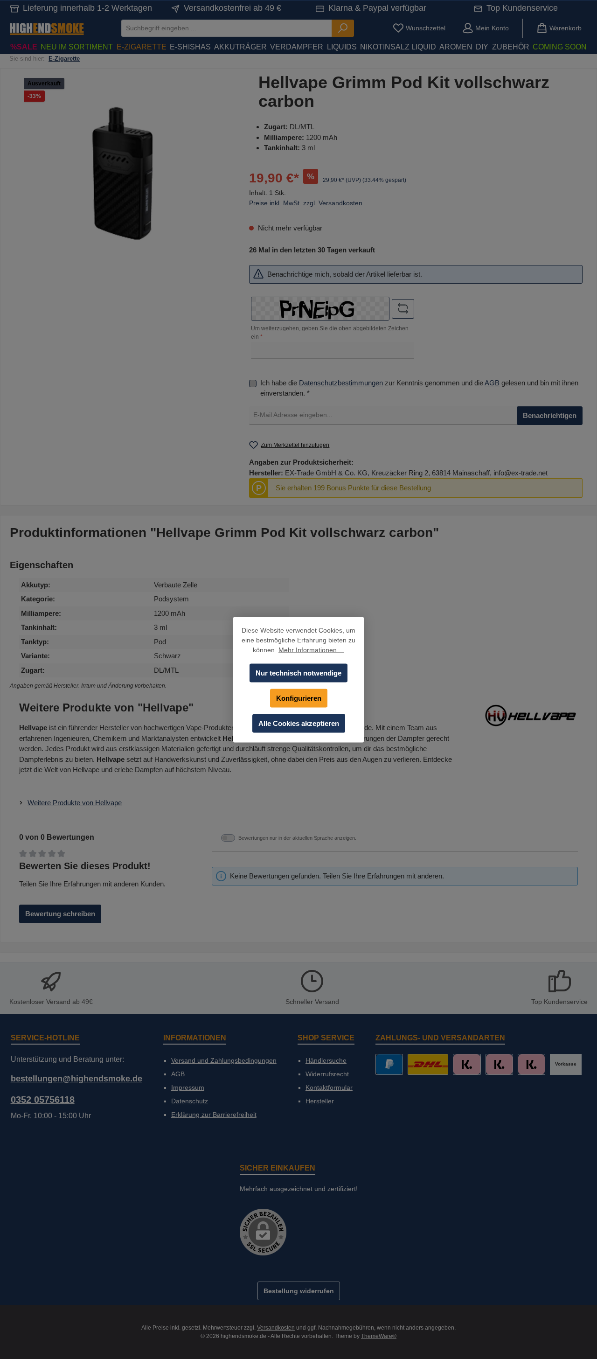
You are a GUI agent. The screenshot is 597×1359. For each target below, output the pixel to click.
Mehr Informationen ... (311, 649)
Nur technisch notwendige (298, 672)
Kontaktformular (329, 1087)
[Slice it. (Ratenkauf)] (466, 1064)
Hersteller (319, 1101)
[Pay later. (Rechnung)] (531, 1064)
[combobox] (226, 28)
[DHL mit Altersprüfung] (428, 1064)
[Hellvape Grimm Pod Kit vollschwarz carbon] (122, 173)
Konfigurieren (298, 698)
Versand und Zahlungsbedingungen (224, 1060)
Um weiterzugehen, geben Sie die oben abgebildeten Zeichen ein (330, 332)
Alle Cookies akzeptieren (298, 723)
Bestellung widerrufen (299, 1291)
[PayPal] (389, 1064)
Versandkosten (276, 1327)
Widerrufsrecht (327, 1074)
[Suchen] (343, 28)
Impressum (187, 1087)
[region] (122, 173)
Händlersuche (326, 1060)
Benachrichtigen (549, 415)
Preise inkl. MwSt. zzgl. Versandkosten (305, 202)
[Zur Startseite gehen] (46, 28)
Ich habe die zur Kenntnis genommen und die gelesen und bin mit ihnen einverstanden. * (419, 387)
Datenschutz (189, 1101)
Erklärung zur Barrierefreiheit (214, 1114)
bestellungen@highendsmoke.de (76, 1078)
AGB (492, 382)
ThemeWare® (378, 1336)
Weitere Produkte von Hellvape (75, 803)
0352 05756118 (43, 1099)
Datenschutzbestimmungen (341, 382)
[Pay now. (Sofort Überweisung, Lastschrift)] (499, 1064)
